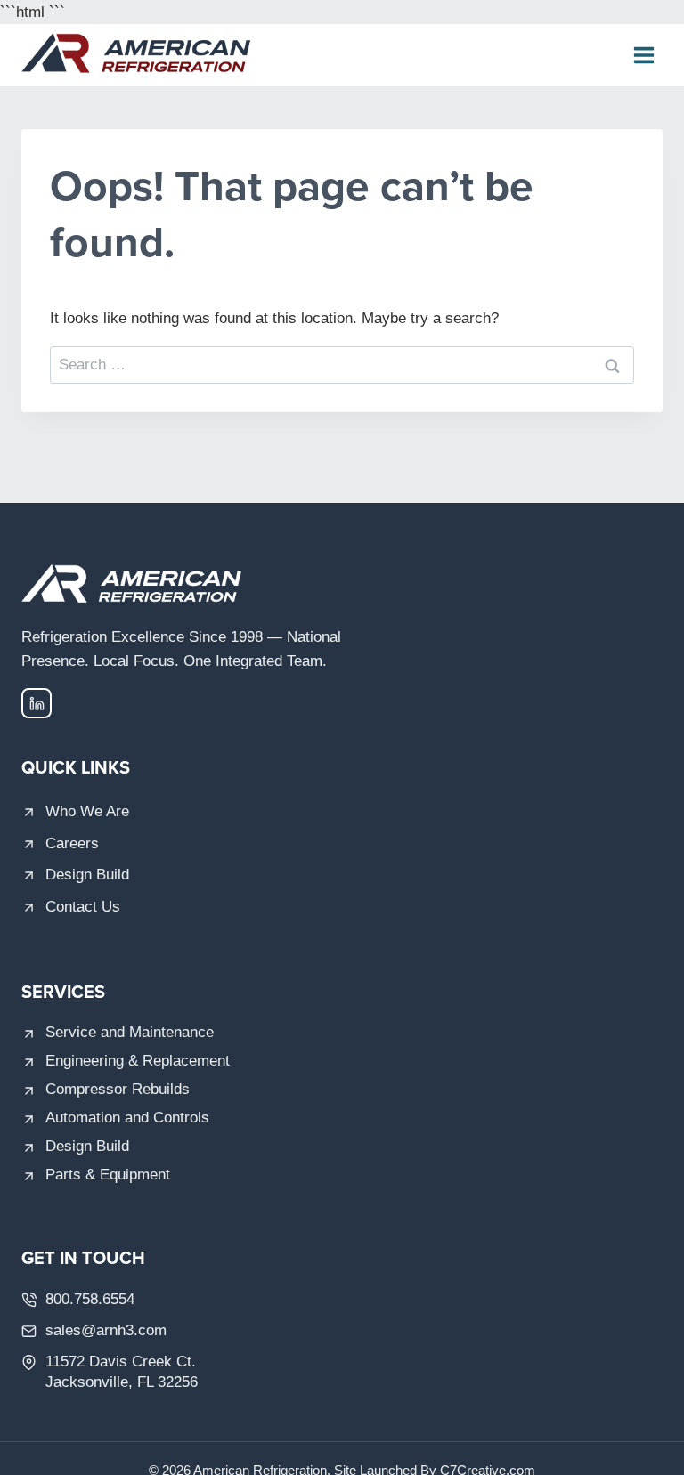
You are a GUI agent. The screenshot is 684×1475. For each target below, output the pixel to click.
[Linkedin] (36, 703)
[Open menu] (643, 55)
